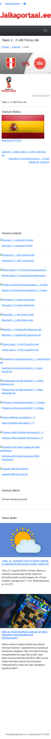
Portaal (5, 47)
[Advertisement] (25, 199)
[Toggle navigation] (45, 31)
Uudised (16, 47)
